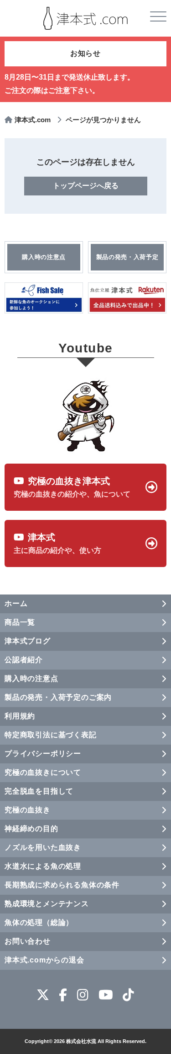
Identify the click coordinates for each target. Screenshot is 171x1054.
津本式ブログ (28, 641)
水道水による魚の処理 (43, 866)
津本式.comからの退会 (44, 960)
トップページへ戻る (86, 185)
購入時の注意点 (31, 678)
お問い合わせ (28, 941)
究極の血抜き (28, 810)
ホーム (16, 603)
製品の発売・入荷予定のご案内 (58, 697)
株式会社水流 (81, 1041)
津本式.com (33, 120)
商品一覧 (20, 622)
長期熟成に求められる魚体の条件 (62, 885)
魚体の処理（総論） (39, 922)
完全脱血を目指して (39, 791)
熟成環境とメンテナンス (47, 904)
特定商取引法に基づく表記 (51, 735)
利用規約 (20, 716)
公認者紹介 (24, 660)
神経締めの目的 (31, 828)
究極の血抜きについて (43, 772)
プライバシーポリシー (43, 753)
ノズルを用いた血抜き (43, 847)
